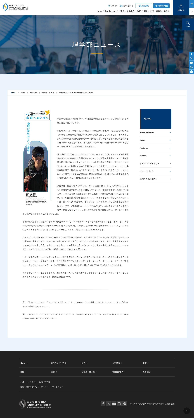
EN (191, 11)
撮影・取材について (28, 387)
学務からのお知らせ (149, 179)
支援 (53, 372)
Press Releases (147, 132)
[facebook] (191, 54)
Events (143, 156)
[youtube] (191, 63)
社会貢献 (144, 5)
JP (192, 4)
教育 (145, 363)
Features (144, 148)
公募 (22, 382)
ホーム (13, 93)
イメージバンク (147, 171)
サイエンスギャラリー (150, 163)
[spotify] (191, 72)
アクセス (112, 6)
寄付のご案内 (161, 5)
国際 (22, 372)
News (142, 140)
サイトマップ (57, 387)
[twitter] (191, 58)
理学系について (57, 363)
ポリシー (44, 387)
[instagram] (191, 67)
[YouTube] (114, 403)
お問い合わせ (126, 6)
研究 (83, 363)
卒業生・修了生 (88, 372)
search (188, 24)
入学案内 (116, 363)
